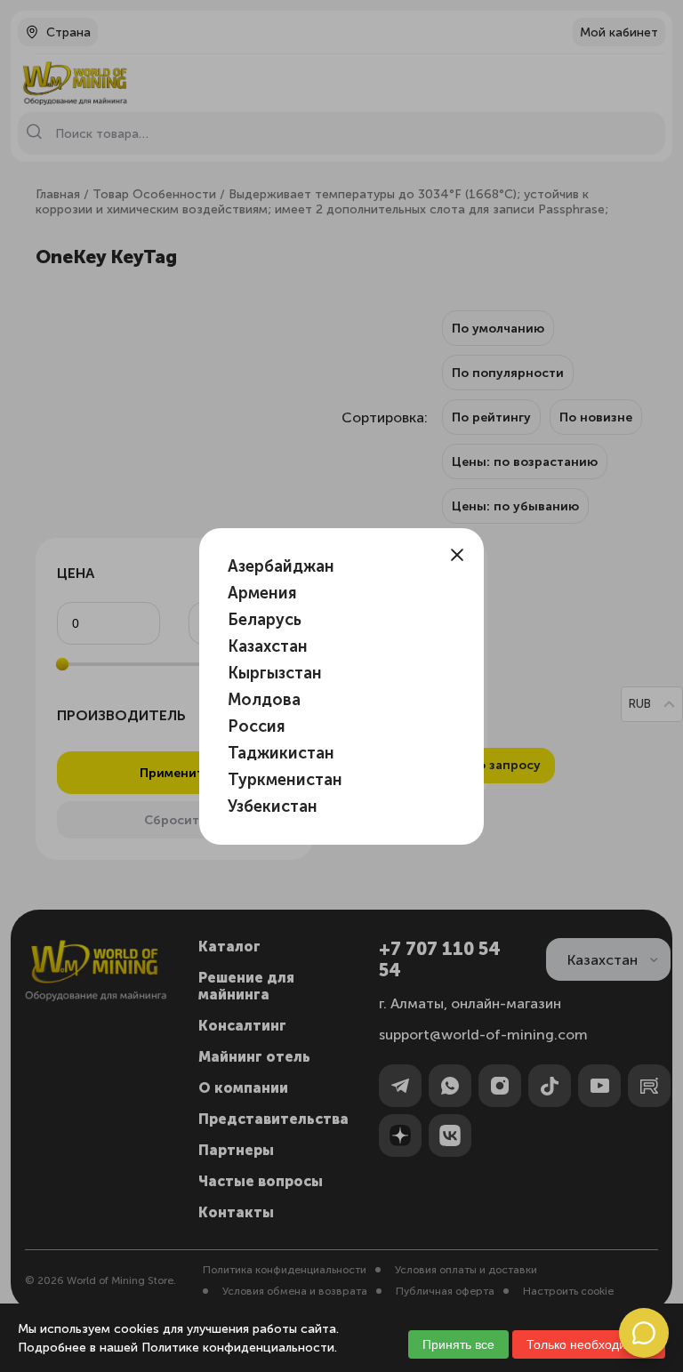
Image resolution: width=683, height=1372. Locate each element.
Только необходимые (588, 1344)
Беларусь (264, 620)
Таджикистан (281, 753)
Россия (256, 726)
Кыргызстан (275, 673)
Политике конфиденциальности (237, 1347)
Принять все (458, 1344)
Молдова (264, 700)
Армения (262, 593)
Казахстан (268, 646)
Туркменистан (285, 780)
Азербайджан (281, 566)
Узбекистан (272, 806)
